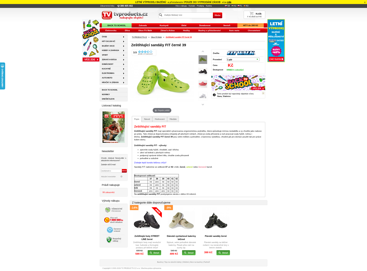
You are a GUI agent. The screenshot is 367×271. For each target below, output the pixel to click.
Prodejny (200, 6)
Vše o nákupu (181, 6)
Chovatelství (254, 30)
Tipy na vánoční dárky (172, 262)
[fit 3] (203, 84)
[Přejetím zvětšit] (162, 81)
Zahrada (143, 25)
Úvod (104, 37)
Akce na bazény (196, 262)
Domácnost (204, 25)
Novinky (106, 94)
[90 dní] (113, 230)
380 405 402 (126, 6)
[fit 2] (203, 72)
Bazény (160, 262)
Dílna (127, 30)
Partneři (207, 262)
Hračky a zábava (110, 82)
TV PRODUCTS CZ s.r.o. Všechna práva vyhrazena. (141, 268)
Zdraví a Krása (168, 30)
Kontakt (192, 6)
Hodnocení (160, 119)
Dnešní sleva (108, 99)
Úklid (183, 25)
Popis (136, 119)
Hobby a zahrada (110, 50)
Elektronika (110, 30)
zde (229, 2)
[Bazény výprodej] (276, 40)
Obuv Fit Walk (145, 30)
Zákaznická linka (107, 6)
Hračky (186, 30)
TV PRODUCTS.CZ (139, 37)
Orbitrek (186, 262)
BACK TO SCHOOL (117, 25)
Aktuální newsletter (108, 177)
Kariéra (209, 6)
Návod (147, 119)
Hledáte (173, 119)
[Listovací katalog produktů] (114, 127)
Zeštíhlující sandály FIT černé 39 (179, 37)
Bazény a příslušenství (209, 30)
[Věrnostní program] (113, 210)
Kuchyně (164, 25)
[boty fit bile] (203, 96)
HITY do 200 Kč (250, 25)
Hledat (217, 15)
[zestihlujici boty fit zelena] (203, 60)
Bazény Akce (108, 46)
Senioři (226, 25)
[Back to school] (91, 40)
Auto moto (234, 30)
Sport (105, 55)
